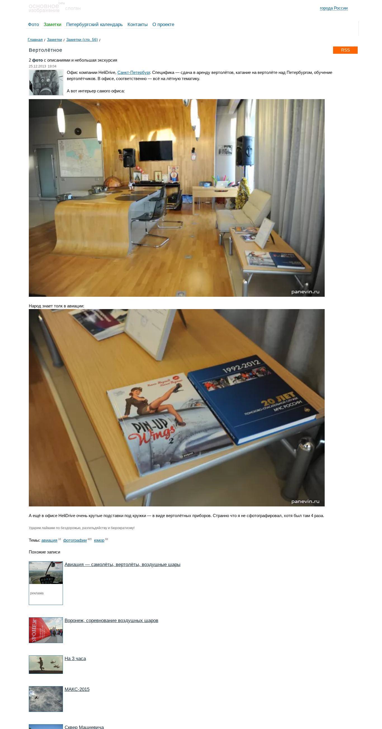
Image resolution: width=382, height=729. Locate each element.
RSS (345, 50)
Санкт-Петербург (133, 72)
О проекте (163, 24)
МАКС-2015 (77, 689)
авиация (49, 540)
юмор (99, 540)
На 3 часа (75, 658)
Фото (33, 24)
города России (334, 8)
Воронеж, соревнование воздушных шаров (111, 620)
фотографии (75, 540)
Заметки (53, 24)
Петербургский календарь (94, 24)
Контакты (138, 24)
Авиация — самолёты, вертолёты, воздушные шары (122, 564)
